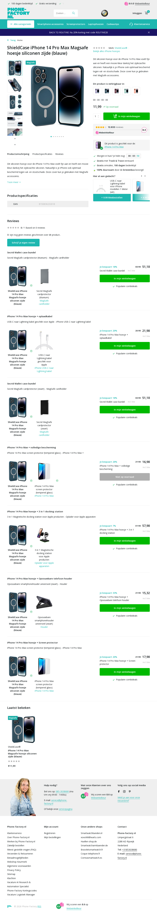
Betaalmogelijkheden (17, 857)
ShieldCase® (121, 47)
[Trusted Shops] (104, 13)
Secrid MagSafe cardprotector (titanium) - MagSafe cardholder (38, 257)
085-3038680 (62, 791)
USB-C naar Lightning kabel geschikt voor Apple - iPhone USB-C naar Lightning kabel (49, 321)
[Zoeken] (73, 13)
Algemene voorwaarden (19, 865)
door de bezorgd (118, 169)
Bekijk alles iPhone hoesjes (106, 51)
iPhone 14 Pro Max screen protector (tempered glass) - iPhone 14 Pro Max (44, 452)
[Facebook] (119, 791)
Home (20, 40)
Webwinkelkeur (142, 3)
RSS (39, 906)
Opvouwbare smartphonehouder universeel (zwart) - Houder (37, 584)
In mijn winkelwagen (129, 116)
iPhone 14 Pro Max (114, 146)
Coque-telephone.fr (90, 853)
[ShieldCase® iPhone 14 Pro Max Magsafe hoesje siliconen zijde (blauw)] (23, 729)
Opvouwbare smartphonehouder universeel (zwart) (44, 620)
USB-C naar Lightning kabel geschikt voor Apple (44, 360)
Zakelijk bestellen (15, 845)
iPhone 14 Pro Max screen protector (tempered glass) (44, 489)
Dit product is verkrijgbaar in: (109, 83)
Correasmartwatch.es (91, 857)
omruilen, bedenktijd (116, 165)
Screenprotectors (76, 24)
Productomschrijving (18, 154)
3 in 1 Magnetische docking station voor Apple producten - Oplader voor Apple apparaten (51, 516)
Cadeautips (113, 24)
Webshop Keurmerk (17, 861)
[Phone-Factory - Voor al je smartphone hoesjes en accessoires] (18, 13)
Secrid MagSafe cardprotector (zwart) (44, 425)
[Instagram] (124, 791)
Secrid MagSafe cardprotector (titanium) (44, 294)
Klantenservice (142, 24)
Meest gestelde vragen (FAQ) (21, 849)
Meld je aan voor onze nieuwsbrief (129, 799)
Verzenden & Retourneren (20, 853)
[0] (145, 13)
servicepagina (65, 809)
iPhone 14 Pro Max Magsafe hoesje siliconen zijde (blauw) (22, 753)
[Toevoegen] (33, 766)
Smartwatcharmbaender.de (94, 845)
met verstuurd (115, 160)
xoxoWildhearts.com (91, 837)
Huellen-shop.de (89, 841)
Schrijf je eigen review (23, 242)
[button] (51, 136)
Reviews (59, 154)
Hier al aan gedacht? (104, 176)
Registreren (49, 833)
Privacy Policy (14, 870)
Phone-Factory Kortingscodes (22, 890)
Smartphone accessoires (50, 24)
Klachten (11, 878)
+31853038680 (129, 849)
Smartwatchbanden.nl (91, 833)
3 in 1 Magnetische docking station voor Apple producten (44, 554)
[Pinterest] (130, 791)
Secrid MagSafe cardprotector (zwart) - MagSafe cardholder (37, 388)
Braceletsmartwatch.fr (92, 849)
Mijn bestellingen (52, 837)
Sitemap (11, 874)
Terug (13, 40)
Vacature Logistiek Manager (21, 894)
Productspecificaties (42, 154)
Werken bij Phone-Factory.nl (21, 841)
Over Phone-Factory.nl (18, 837)
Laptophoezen (96, 24)
